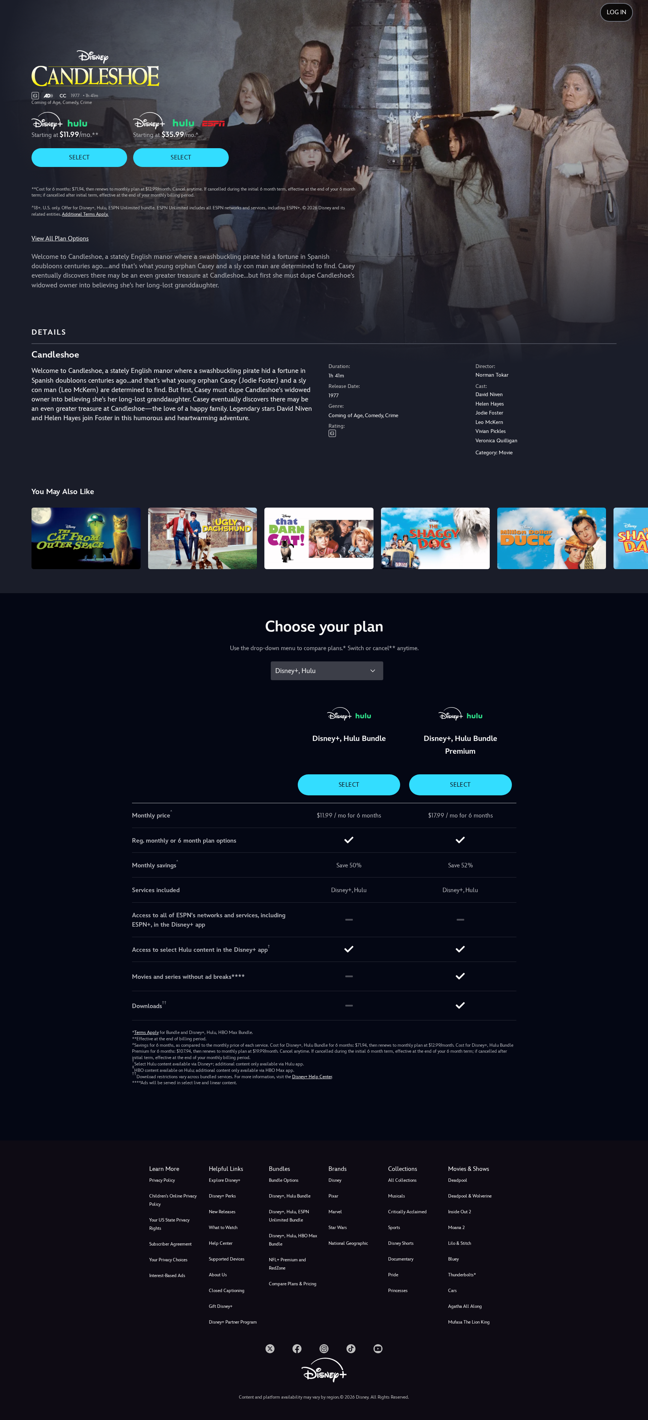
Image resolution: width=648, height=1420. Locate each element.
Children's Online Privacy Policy (172, 1200)
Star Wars (337, 1227)
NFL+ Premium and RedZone (287, 1264)
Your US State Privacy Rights (169, 1224)
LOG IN (616, 12)
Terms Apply (146, 1032)
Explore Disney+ (224, 1180)
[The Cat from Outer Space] (86, 538)
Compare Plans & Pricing (292, 1283)
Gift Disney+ (220, 1306)
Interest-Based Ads (167, 1275)
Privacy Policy (162, 1180)
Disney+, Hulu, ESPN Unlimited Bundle (289, 1216)
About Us (218, 1274)
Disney (334, 1180)
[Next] (633, 537)
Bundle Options (283, 1180)
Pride (393, 1274)
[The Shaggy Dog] (435, 538)
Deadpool (457, 1180)
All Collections (402, 1180)
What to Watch (223, 1227)
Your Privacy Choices (168, 1259)
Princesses (398, 1290)
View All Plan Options (60, 238)
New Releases (222, 1211)
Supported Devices (226, 1259)
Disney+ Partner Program (233, 1322)
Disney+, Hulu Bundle (289, 1196)
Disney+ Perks (222, 1196)
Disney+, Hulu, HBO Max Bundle (293, 1240)
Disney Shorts (401, 1243)
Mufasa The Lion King (469, 1322)
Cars (452, 1290)
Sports (394, 1227)
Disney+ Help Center (312, 1076)
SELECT (79, 157)
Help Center (220, 1243)
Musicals (396, 1196)
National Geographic (348, 1243)
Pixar (333, 1196)
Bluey (453, 1259)
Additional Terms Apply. (85, 214)
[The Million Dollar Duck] (551, 538)
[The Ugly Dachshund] (202, 538)
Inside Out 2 (459, 1211)
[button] (234, 1169)
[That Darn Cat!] (318, 538)
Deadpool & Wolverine (470, 1196)
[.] (270, 1348)
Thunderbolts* (462, 1274)
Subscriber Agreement (170, 1244)
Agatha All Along (465, 1306)
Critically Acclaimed (407, 1211)
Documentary (400, 1259)
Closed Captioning (226, 1290)
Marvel (335, 1211)
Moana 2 (456, 1227)
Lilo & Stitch (459, 1243)
